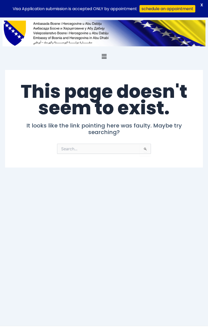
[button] (104, 56)
